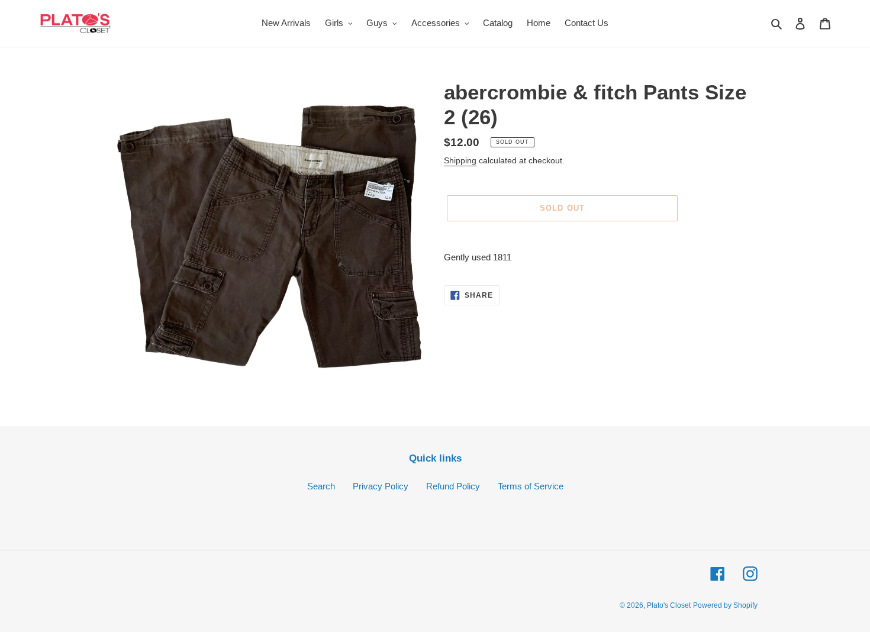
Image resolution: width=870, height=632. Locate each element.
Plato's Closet (669, 605)
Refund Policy (453, 486)
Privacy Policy (380, 486)
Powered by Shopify (725, 605)
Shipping (460, 160)
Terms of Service (530, 486)
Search (321, 486)
